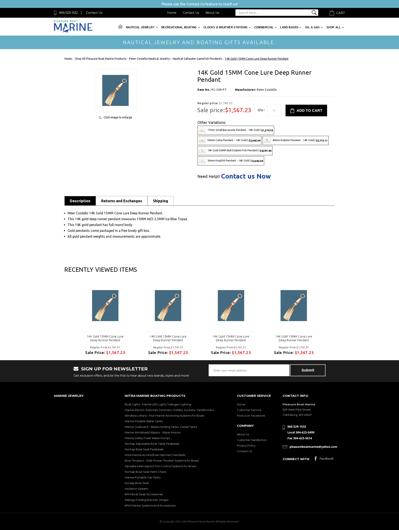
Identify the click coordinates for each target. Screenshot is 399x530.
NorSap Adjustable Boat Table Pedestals (152, 443)
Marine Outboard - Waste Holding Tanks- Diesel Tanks (161, 426)
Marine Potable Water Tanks (144, 421)
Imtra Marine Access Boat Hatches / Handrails (155, 455)
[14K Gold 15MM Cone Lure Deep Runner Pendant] (115, 105)
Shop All (333, 27)
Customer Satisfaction (252, 440)
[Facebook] (324, 460)
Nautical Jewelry (140, 27)
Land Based (289, 27)
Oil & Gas (312, 27)
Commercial (264, 27)
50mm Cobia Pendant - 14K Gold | (233, 140)
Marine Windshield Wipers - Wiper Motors (153, 432)
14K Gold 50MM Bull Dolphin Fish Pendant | (239, 150)
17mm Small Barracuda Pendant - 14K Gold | (240, 130)
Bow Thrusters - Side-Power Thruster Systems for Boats (162, 460)
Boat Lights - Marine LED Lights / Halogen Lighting (158, 404)
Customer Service (249, 410)
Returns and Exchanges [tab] (121, 201)
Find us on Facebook (251, 415)
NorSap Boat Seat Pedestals (144, 449)
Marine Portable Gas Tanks (142, 477)
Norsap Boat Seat (137, 483)
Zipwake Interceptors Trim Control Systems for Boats (160, 466)
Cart (340, 13)
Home (171, 13)
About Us (212, 13)
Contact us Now (246, 176)
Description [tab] (80, 201)
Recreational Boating (179, 27)
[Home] (73, 32)
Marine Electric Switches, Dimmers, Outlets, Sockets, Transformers (169, 410)
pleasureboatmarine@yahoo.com (313, 447)
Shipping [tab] (160, 201)
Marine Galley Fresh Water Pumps (147, 438)
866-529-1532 (68, 13)
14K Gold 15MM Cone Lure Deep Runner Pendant (105, 338)
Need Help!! (208, 176)
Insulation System (136, 488)
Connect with (296, 459)
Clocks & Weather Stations (225, 27)
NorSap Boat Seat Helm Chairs (145, 471)
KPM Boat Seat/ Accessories (144, 494)
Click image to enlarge (118, 117)
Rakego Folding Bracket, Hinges (146, 499)
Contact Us (94, 13)
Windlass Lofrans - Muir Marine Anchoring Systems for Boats (164, 415)
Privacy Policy (246, 445)
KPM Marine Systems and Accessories (150, 505)
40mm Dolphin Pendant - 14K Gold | (300, 140)
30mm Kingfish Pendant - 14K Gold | (235, 160)
